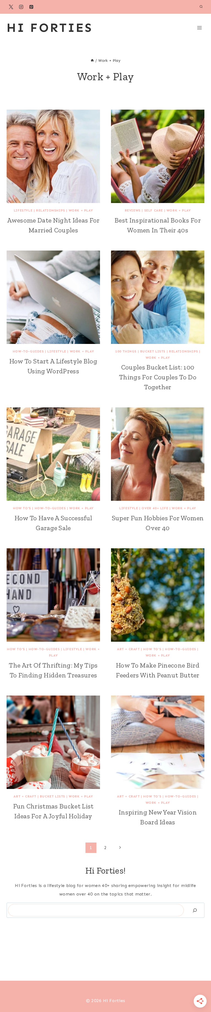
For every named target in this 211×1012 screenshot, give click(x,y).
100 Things (126, 351)
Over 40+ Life (154, 508)
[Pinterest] (31, 6)
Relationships (50, 210)
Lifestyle (23, 210)
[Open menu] (199, 27)
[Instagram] (21, 6)
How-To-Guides (28, 351)
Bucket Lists (152, 351)
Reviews (133, 210)
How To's (22, 508)
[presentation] (53, 156)
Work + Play (81, 210)
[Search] (195, 910)
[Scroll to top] (198, 991)
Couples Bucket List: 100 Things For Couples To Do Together (157, 377)
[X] (11, 6)
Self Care (153, 210)
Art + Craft (128, 649)
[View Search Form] (201, 7)
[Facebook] (95, 987)
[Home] (92, 60)
